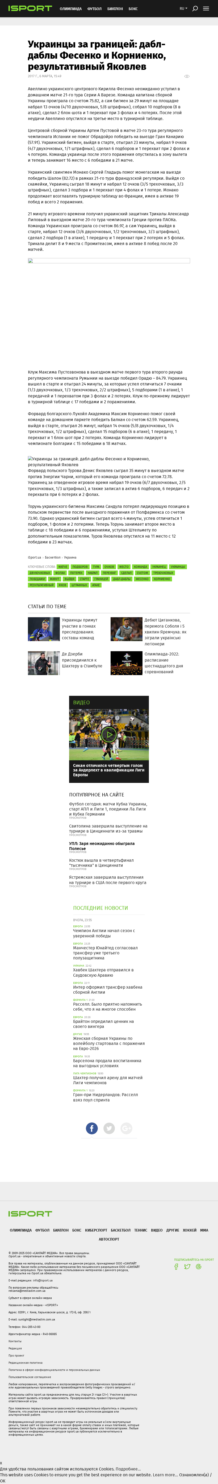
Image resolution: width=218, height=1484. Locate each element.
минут (54, 579)
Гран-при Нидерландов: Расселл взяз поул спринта (105, 1097)
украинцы (178, 567)
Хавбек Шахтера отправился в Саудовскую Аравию (103, 972)
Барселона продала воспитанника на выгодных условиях (107, 1063)
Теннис (140, 1230)
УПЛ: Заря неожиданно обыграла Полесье (102, 846)
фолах (60, 573)
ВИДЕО (157, 1230)
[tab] (92, 1128)
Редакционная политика (26, 1363)
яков (62, 585)
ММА (204, 1230)
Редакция (15, 1348)
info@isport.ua (43, 1280)
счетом (142, 573)
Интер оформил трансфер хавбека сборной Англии (107, 989)
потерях (76, 573)
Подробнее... (128, 1469)
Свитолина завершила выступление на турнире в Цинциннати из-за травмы (108, 828)
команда (140, 567)
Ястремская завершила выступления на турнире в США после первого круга (107, 879)
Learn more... (165, 1475)
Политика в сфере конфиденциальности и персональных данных (54, 1370)
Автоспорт (109, 1239)
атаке (96, 585)
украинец (159, 567)
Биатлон (115, 8)
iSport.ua (34, 557)
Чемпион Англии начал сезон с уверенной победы (104, 933)
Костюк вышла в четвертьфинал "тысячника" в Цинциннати (101, 862)
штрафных (79, 585)
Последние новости (100, 908)
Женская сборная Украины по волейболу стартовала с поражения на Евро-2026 (109, 1043)
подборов (80, 567)
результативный (41, 585)
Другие (172, 1230)
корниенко (162, 579)
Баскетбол (53, 557)
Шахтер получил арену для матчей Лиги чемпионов (108, 1080)
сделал (126, 573)
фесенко (142, 579)
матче (62, 567)
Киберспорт (96, 1230)
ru (182, 8)
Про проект (16, 1355)
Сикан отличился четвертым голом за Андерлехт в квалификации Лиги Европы (108, 770)
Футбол (94, 8)
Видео (81, 702)
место (124, 567)
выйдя (69, 579)
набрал (93, 573)
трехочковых (163, 573)
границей (101, 579)
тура (96, 567)
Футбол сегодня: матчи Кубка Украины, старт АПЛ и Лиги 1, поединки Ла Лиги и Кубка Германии (108, 809)
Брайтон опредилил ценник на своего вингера (103, 1024)
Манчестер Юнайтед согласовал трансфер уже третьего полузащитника (105, 953)
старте (84, 579)
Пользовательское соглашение (30, 1377)
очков (109, 567)
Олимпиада (71, 8)
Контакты (15, 1341)
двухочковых (40, 573)
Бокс (133, 8)
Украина (70, 557)
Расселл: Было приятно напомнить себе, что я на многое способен (107, 1006)
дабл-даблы (122, 579)
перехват (109, 573)
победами (37, 579)
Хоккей (189, 1230)
